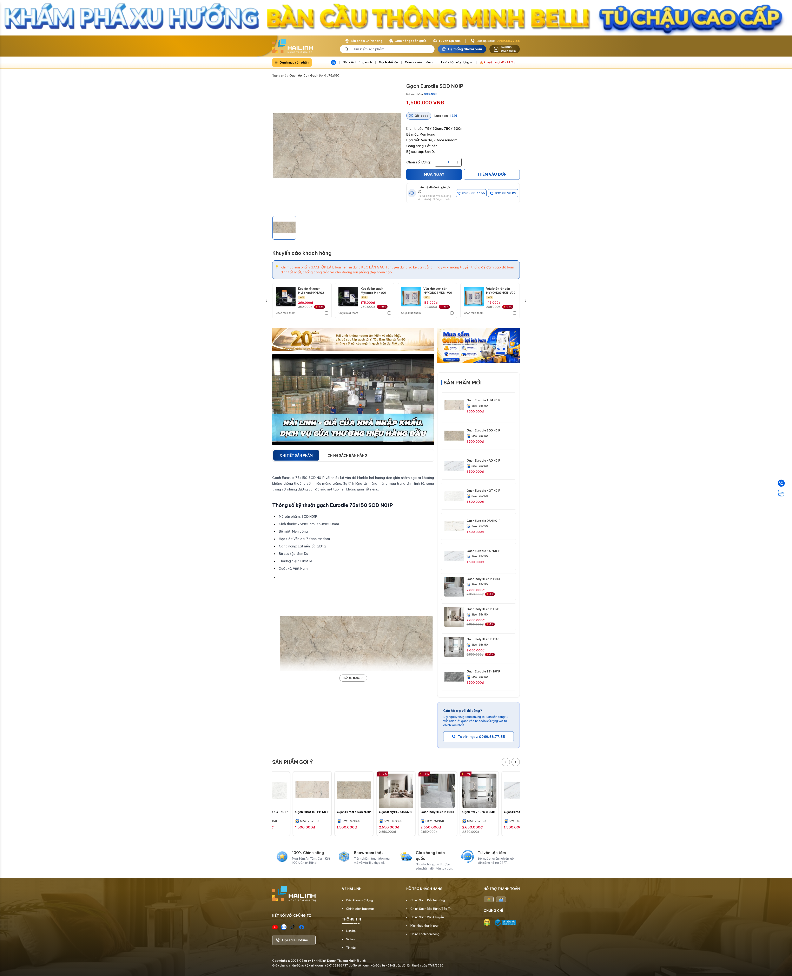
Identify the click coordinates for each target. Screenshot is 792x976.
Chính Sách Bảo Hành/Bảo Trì (430, 909)
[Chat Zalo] (781, 492)
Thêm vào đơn (492, 174)
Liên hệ (351, 931)
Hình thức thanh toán (424, 926)
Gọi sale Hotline (295, 940)
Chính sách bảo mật (360, 909)
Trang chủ (279, 76)
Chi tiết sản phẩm (296, 455)
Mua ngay (434, 174)
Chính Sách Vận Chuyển (427, 917)
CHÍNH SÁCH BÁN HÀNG (347, 455)
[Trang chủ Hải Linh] (292, 46)
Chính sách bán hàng (425, 934)
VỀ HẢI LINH (351, 889)
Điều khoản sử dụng (359, 900)
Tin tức (351, 948)
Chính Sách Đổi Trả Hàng (427, 900)
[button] (284, 228)
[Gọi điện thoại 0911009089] (781, 483)
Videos (351, 939)
